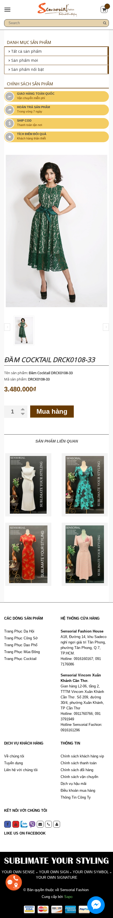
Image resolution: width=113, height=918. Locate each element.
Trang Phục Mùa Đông (22, 652)
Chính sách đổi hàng (77, 770)
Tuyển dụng (13, 763)
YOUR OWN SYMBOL (91, 872)
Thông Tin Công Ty (76, 797)
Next (106, 327)
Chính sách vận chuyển (79, 777)
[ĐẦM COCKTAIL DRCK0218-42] (85, 484)
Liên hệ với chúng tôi (21, 770)
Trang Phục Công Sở (21, 638)
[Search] (105, 23)
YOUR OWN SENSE (18, 872)
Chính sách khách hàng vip (82, 756)
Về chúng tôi (14, 756)
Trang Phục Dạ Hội (19, 631)
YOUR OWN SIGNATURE (56, 877)
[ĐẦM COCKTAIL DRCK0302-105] (28, 554)
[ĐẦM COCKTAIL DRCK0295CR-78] (85, 554)
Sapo (68, 897)
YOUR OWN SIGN (54, 872)
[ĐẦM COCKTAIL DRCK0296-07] (28, 484)
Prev (7, 327)
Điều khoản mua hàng (78, 790)
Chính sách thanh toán (79, 763)
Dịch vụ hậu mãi (73, 784)
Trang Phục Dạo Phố (20, 645)
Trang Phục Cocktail (20, 659)
